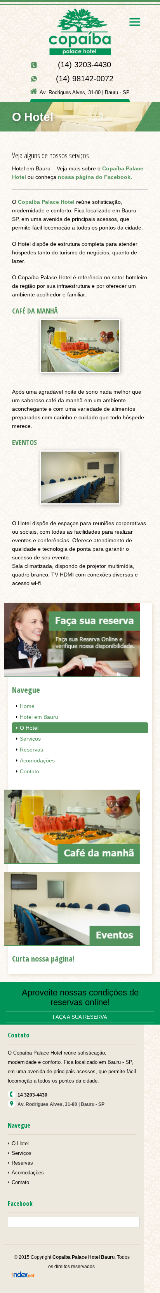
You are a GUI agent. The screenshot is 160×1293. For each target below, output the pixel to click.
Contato (29, 771)
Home (27, 706)
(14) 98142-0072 (84, 78)
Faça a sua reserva (80, 1017)
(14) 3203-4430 (84, 64)
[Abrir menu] (134, 22)
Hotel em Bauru (39, 717)
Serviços (30, 739)
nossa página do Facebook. (95, 177)
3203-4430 (32, 1095)
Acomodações (37, 760)
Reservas (31, 749)
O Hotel (29, 728)
